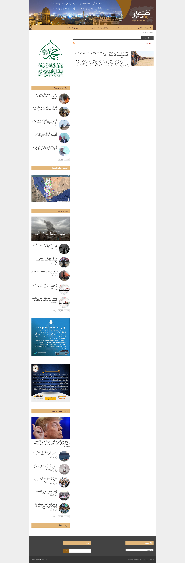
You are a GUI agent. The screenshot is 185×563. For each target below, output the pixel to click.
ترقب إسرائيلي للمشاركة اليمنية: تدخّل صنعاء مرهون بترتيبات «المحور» (45, 506)
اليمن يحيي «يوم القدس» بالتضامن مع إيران (46, 492)
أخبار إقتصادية (127, 28)
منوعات (84, 28)
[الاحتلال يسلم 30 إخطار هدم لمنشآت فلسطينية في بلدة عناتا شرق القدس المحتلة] (64, 112)
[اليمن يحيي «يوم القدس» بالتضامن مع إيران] (64, 495)
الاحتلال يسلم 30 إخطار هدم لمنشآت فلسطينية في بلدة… (44, 108)
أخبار (140, 28)
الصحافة (116, 28)
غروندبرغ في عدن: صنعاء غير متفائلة (44, 272)
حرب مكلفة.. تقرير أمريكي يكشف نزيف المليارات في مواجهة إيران (45, 467)
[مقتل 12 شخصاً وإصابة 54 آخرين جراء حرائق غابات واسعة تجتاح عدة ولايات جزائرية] (64, 98)
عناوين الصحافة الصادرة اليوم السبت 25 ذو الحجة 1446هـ (44, 299)
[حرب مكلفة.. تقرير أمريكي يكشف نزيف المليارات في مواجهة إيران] (64, 469)
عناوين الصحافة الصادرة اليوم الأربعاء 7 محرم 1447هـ (44, 286)
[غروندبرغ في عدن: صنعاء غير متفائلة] (64, 275)
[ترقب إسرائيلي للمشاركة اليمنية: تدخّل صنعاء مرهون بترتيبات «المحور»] (64, 508)
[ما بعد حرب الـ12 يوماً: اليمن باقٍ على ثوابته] (64, 249)
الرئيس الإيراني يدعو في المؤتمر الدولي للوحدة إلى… (45, 135)
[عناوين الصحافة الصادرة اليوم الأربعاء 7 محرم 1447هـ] (64, 289)
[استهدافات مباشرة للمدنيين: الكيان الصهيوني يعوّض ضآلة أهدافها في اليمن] (50, 228)
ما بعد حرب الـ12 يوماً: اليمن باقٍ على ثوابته (45, 246)
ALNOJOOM (43, 559)
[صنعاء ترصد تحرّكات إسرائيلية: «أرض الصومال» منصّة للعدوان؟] (64, 482)
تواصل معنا (63, 525)
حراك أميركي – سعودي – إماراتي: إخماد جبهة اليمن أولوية (46, 260)
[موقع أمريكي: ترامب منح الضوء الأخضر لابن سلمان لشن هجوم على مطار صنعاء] (50, 428)
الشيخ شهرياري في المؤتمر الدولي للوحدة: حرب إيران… (45, 148)
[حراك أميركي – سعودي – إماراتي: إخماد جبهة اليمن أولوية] (64, 262)
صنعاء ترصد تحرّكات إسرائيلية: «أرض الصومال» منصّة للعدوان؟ (45, 480)
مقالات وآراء (103, 28)
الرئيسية (148, 28)
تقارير (92, 28)
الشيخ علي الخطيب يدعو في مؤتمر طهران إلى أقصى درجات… (44, 122)
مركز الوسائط (72, 28)
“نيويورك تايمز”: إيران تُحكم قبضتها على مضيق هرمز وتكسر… (45, 454)
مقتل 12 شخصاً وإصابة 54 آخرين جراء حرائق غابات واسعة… (46, 96)
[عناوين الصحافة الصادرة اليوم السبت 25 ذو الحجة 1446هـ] (64, 302)
